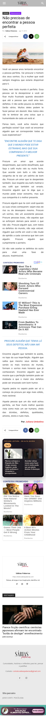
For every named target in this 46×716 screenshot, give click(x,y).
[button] (4, 3)
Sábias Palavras (11, 31)
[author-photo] (23, 570)
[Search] (42, 3)
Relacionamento (15, 13)
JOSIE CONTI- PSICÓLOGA (12, 698)
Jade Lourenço (7, 637)
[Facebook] (25, 36)
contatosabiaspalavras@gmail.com (27, 671)
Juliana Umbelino (35, 421)
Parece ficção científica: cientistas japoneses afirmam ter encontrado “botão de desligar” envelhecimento (22, 630)
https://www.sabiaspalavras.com (23, 577)
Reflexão (6, 13)
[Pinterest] (28, 584)
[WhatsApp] (36, 36)
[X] (31, 36)
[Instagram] (23, 584)
